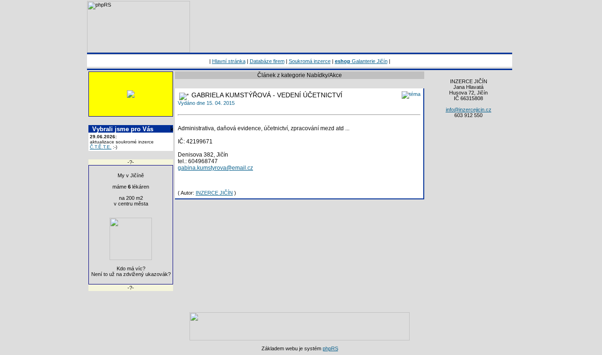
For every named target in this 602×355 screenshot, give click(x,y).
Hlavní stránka (229, 61)
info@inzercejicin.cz (468, 109)
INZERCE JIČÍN (214, 193)
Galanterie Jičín (361, 61)
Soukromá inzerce (310, 61)
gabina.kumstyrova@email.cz (215, 168)
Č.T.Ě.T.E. (100, 147)
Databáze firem (267, 61)
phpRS (330, 348)
